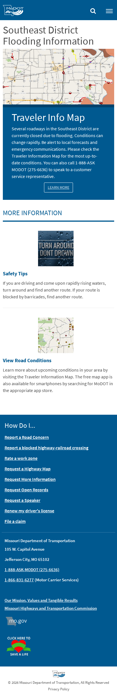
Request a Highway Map (28, 468)
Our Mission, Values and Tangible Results (41, 600)
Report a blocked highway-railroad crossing (46, 447)
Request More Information (30, 479)
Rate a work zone (21, 458)
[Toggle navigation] (109, 11)
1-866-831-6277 (19, 579)
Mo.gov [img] (19, 621)
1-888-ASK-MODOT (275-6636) (32, 569)
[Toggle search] (93, 9)
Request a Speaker (22, 500)
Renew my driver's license (29, 510)
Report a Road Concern (27, 437)
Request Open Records (26, 489)
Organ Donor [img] (21, 634)
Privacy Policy (58, 689)
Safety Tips (15, 273)
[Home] (13, 11)
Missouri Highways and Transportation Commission (51, 608)
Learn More (58, 187)
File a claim (15, 521)
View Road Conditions (27, 360)
